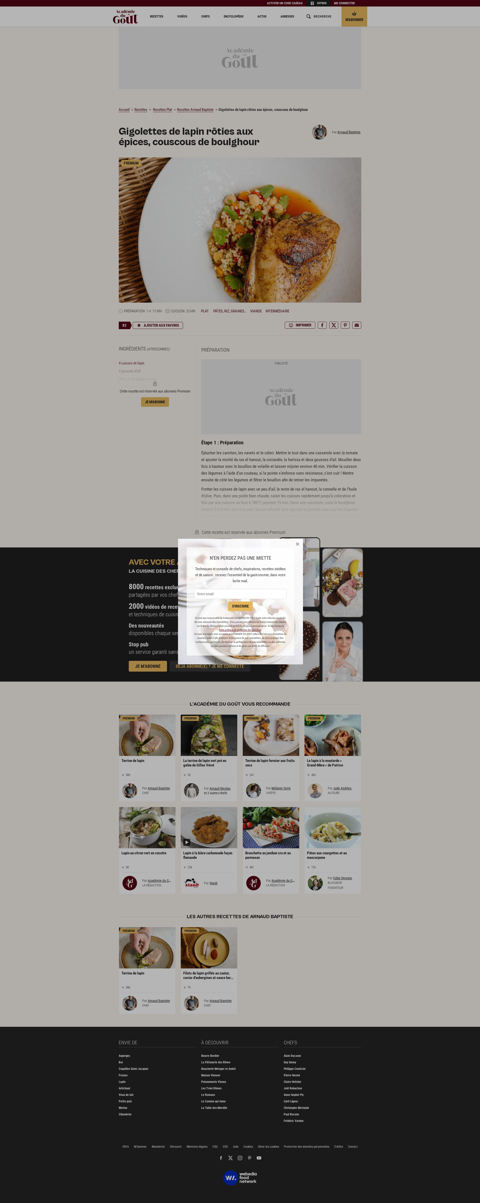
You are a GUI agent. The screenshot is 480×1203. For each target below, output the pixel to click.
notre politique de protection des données (240, 630)
